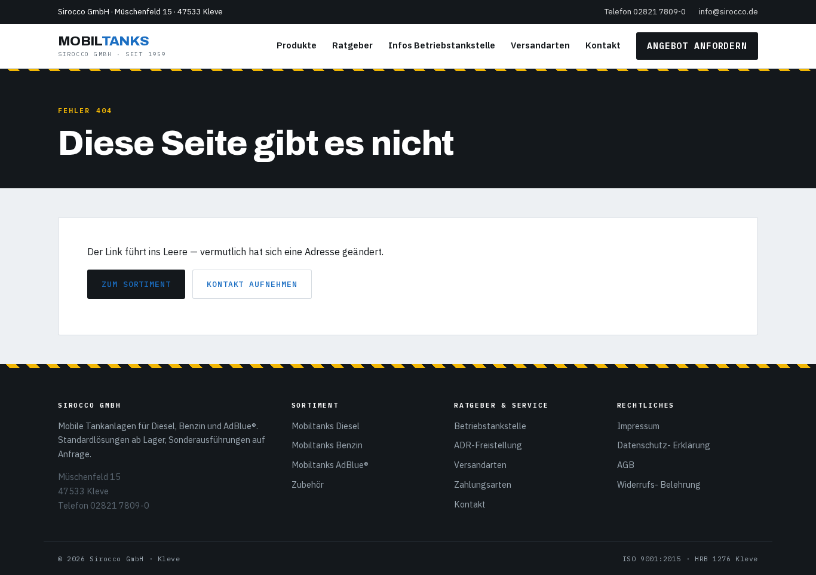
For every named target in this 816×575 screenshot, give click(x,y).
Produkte (297, 45)
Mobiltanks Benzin (327, 445)
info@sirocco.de (728, 12)
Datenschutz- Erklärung (663, 445)
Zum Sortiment (136, 284)
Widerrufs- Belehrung (659, 484)
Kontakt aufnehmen (252, 284)
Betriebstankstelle (490, 426)
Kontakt (603, 45)
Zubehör (308, 484)
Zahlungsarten (482, 484)
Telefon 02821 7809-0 (645, 12)
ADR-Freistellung (488, 445)
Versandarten (540, 45)
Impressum (638, 426)
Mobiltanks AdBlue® (330, 464)
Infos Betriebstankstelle (441, 45)
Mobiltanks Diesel (326, 426)
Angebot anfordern (697, 45)
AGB (625, 464)
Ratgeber (352, 45)
